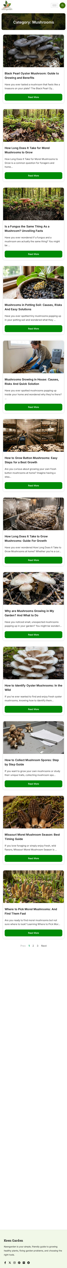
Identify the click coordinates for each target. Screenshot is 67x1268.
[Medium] (24, 1262)
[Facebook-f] (5, 1262)
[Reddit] (28, 1262)
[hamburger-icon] (54, 5)
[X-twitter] (10, 1262)
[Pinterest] (19, 1262)
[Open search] (62, 5)
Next (44, 945)
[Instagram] (14, 1262)
